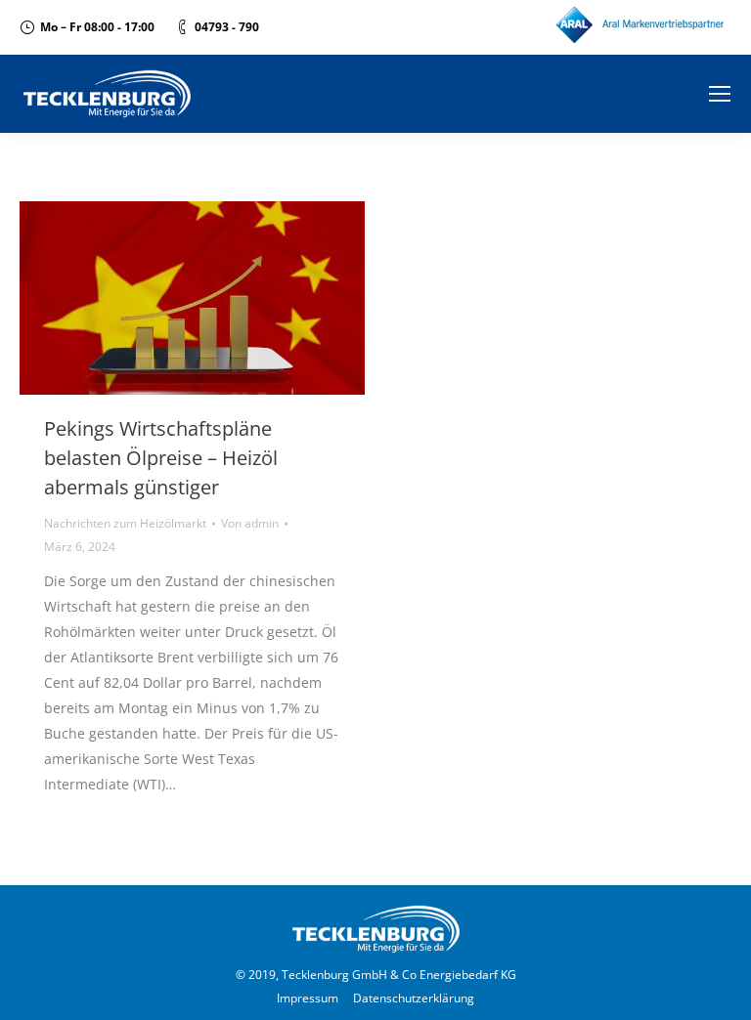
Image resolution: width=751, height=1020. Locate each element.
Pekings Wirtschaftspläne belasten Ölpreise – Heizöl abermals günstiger (161, 457)
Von (250, 523)
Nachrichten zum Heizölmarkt (125, 523)
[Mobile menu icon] (719, 94)
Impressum (307, 998)
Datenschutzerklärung (413, 998)
